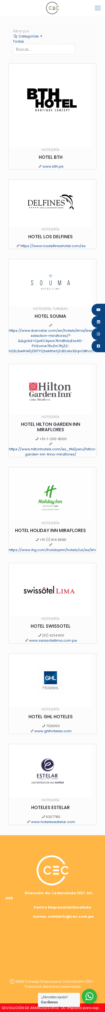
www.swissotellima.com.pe (53, 640)
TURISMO (60, 308)
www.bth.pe (53, 166)
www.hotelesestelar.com (53, 821)
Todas (18, 41)
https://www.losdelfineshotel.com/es (53, 245)
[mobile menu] (97, 8)
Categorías (29, 36)
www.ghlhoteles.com (53, 731)
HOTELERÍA (50, 149)
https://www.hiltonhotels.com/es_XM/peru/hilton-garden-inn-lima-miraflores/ (53, 452)
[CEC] (52, 8)
